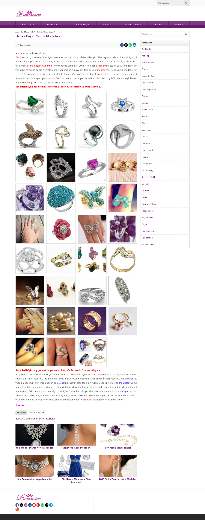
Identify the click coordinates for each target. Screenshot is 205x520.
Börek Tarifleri (148, 62)
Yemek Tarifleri (148, 244)
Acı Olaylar (147, 49)
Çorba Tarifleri (148, 76)
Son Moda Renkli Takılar (118, 447)
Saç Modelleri (148, 217)
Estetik (145, 103)
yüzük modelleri (37, 412)
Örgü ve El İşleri (149, 204)
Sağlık (144, 224)
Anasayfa (19, 32)
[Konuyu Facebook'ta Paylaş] (122, 45)
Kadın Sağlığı (147, 170)
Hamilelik (146, 143)
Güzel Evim (147, 130)
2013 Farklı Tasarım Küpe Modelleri (118, 479)
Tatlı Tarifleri (147, 238)
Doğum (145, 96)
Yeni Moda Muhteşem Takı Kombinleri (76, 481)
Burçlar (145, 69)
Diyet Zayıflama (149, 89)
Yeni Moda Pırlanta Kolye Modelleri (35, 447)
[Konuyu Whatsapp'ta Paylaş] (130, 45)
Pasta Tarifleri (148, 211)
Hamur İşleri (147, 150)
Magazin (145, 184)
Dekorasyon (147, 82)
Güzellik (145, 136)
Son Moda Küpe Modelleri (76, 447)
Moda (26, 32)
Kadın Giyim (147, 163)
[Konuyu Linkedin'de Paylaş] (134, 45)
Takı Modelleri (36, 32)
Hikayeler (146, 157)
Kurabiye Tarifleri (149, 177)
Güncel (145, 123)
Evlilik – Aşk (147, 109)
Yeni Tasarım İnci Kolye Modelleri (35, 479)
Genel (144, 116)
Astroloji (145, 56)
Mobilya (145, 190)
